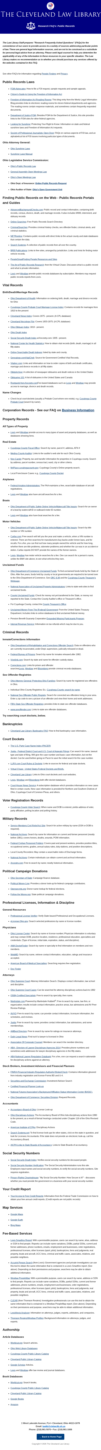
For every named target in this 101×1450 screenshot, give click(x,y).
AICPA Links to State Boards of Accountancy (31, 1145)
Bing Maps (16, 1225)
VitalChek (29, 358)
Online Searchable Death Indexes (26, 352)
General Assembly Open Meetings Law (29, 172)
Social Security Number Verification (27, 1165)
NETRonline (16, 236)
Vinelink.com (17, 660)
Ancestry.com (17, 863)
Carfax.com (16, 536)
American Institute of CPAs (23, 1127)
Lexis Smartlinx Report (21, 1240)
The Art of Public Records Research (27, 265)
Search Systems (18, 245)
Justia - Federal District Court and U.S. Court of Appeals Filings (40, 751)
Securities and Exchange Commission (28, 1081)
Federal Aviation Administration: (25, 485)
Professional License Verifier (24, 916)
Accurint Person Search (22, 1263)
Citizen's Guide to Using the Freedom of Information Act (36, 94)
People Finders (49, 74)
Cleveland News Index (21, 316)
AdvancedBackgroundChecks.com (27, 210)
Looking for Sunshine (20, 124)
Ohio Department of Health (23, 298)
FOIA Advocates (18, 89)
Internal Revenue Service (22, 624)
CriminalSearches (19, 227)
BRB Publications (19, 250)
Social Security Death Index (23, 338)
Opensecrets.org (18, 889)
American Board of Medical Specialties (29, 963)
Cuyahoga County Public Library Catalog (30, 1354)
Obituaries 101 (17, 377)
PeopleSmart (17, 259)
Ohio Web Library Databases (24, 1348)
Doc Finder (16, 969)
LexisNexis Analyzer (20, 1313)
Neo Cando (16, 459)
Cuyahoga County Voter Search (25, 807)
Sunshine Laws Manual (21, 154)
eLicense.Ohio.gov (19, 921)
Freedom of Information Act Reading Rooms (31, 100)
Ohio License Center (20, 933)
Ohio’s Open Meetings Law (23, 177)
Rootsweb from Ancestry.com (24, 383)
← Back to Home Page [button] (50, 1437)
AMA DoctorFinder (19, 946)
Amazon (14, 1404)
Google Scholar (18, 1365)
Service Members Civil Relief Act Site (28, 825)
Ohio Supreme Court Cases (23, 990)
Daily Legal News (19, 1037)
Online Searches (18, 222)
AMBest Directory (19, 1031)
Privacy (64, 74)
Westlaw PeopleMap (20, 1278)
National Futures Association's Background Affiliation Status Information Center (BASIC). (52, 1092)
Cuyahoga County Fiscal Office (25, 448)
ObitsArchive (16, 372)
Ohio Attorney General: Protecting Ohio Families (33, 681)
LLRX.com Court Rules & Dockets (26, 764)
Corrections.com (18, 665)
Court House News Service (23, 785)
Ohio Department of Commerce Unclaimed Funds (34, 571)
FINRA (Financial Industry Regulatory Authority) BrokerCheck (39, 1072)
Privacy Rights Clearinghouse (24, 1178)
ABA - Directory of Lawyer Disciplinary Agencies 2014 (35, 1048)
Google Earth (17, 1220)
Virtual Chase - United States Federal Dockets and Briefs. (37, 769)
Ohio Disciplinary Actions (22, 1115)
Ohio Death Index (19, 332)
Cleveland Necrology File (22, 321)
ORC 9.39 (55, 578)
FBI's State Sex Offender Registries (27, 704)
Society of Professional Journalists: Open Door (32, 133)
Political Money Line (20, 883)
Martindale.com (18, 1001)
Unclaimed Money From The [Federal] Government (34, 610)
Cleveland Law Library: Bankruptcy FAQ (29, 731)
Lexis (68, 383)
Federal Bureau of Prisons (23, 654)
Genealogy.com (18, 358)
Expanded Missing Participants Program (65, 618)
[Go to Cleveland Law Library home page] (50, 14)
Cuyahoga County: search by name (63, 690)
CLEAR (14, 1300)
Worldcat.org (16, 1343)
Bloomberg (43, 668)
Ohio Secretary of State (21, 878)
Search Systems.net (20, 1133)
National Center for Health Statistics (27, 343)
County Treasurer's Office (54, 604)
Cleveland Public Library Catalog (26, 1359)
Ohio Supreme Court (20, 981)
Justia (13, 1022)
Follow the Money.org (21, 894)
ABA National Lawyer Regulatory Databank (31, 1056)
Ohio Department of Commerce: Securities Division (34, 1097)
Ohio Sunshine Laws (20, 149)
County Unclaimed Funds (22, 595)
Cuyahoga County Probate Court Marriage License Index (37, 307)
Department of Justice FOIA (23, 115)
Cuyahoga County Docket (51, 473)
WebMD (14, 954)
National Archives (19, 834)
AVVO (13, 1013)
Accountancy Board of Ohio (23, 1109)
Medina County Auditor (21, 453)
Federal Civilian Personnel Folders (27, 843)
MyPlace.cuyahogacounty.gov (24, 468)
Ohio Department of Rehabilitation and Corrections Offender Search (42, 645)
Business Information (78, 410)
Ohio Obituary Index (20, 327)
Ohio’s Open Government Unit (47, 189)
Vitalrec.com (16, 363)
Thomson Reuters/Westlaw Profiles (27, 1318)
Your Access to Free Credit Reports (27, 1196)
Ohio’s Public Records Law (23, 166)
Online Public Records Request (51, 183)
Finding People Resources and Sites (40, 259)
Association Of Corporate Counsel (26, 1042)
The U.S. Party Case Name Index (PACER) (31, 746)
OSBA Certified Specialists (23, 995)
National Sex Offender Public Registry (28, 695)
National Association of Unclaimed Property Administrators (38, 587)
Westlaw (80, 383)
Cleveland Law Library (21, 774)
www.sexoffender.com (21, 709)
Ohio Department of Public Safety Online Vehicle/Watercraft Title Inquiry (44, 506)
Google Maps (17, 1214)
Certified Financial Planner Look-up (27, 1086)
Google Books (17, 1399)
